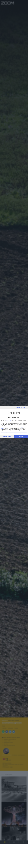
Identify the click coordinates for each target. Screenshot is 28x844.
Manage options (7, 436)
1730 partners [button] (9, 420)
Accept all (21, 436)
